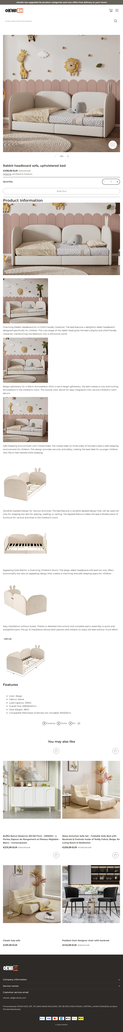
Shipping (7, 174)
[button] (117, 10)
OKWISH (64, 1025)
